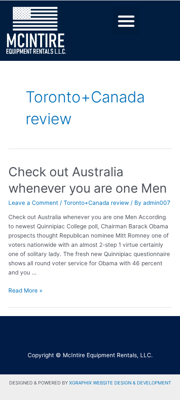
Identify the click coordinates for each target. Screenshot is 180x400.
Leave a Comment (33, 202)
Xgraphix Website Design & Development (120, 383)
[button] (126, 20)
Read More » (25, 290)
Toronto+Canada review (96, 202)
